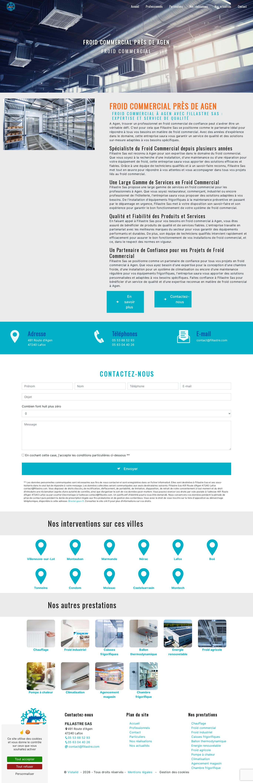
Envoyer (131, 469)
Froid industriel (201, 732)
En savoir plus (129, 301)
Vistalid (73, 772)
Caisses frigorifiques (205, 737)
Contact (242, 6)
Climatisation (200, 759)
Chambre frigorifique (206, 768)
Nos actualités (223, 6)
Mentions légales (140, 772)
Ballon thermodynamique (208, 741)
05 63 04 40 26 (123, 344)
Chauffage (198, 723)
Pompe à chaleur (203, 754)
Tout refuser (24, 766)
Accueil (135, 6)
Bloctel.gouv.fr (76, 501)
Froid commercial (203, 728)
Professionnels (154, 6)
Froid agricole (201, 750)
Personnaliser (24, 774)
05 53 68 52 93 (123, 340)
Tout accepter (24, 759)
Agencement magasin (206, 763)
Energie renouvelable (206, 745)
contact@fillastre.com (212, 340)
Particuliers (176, 6)
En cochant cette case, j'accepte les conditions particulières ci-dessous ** (77, 455)
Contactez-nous (179, 299)
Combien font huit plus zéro (41, 406)
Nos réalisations (198, 6)
